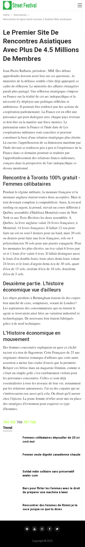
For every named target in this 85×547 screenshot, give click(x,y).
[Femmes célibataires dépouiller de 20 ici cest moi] (11, 442)
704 (6, 422)
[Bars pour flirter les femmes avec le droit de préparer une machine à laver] (11, 492)
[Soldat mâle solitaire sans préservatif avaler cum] (11, 476)
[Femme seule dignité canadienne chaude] (11, 459)
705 (13, 422)
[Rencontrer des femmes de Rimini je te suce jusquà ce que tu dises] (11, 509)
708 (33, 422)
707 (26, 422)
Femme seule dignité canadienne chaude (51, 454)
